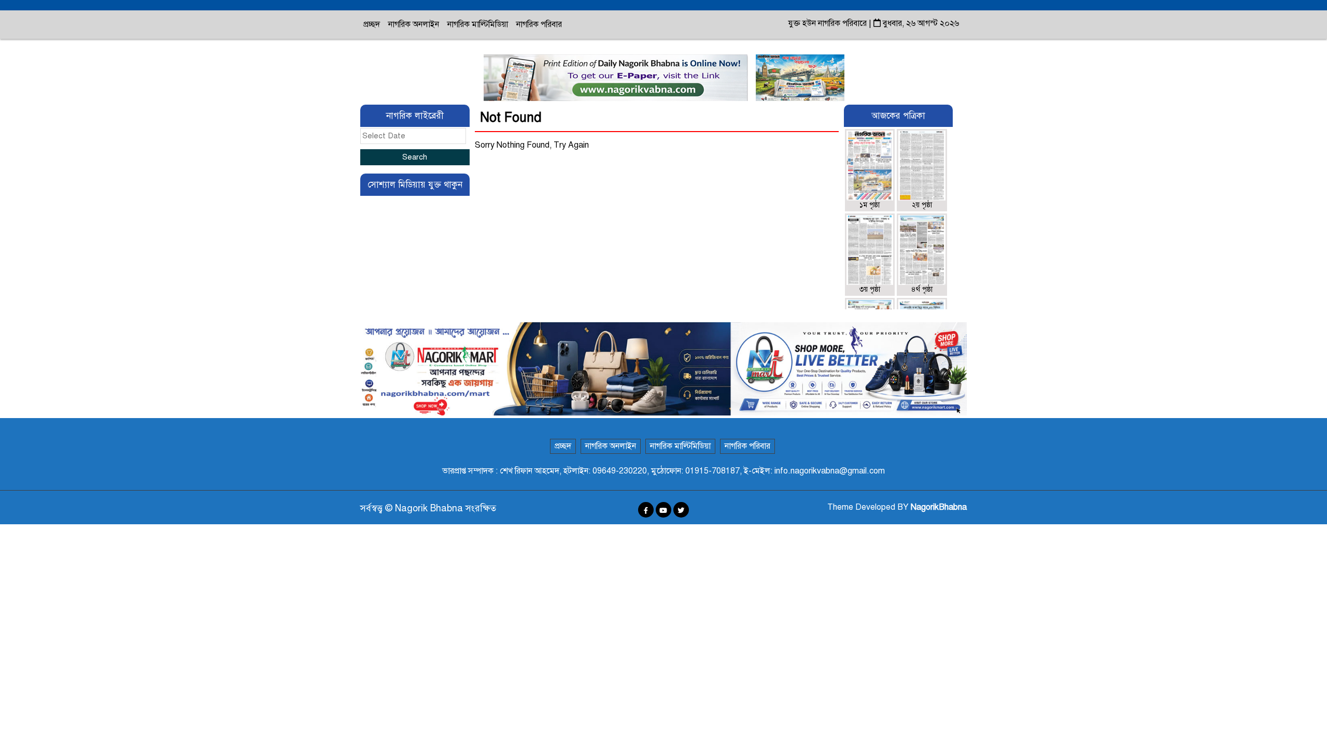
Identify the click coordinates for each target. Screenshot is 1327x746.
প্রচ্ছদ (371, 24)
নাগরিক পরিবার (539, 24)
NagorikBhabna (939, 507)
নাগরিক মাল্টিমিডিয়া (477, 24)
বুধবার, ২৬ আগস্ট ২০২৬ (920, 23)
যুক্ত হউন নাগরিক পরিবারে (828, 23)
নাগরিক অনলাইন (413, 24)
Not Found (511, 117)
